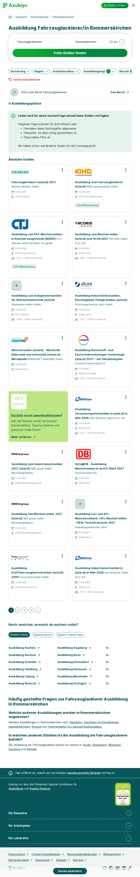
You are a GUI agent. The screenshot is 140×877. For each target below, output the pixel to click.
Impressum (42, 860)
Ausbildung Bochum (23, 655)
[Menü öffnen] (133, 5)
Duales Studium (40, 788)
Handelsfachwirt (19, 726)
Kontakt (61, 860)
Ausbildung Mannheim (72, 676)
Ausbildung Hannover (72, 669)
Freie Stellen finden (70, 53)
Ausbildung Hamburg (23, 669)
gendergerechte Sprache (84, 773)
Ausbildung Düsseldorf (73, 662)
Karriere (78, 860)
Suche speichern (70, 871)
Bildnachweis (112, 854)
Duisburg (14, 749)
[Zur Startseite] (15, 5)
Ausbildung (21, 16)
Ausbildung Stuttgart (72, 683)
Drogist (36, 726)
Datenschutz (17, 854)
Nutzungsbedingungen (82, 854)
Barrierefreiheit (19, 860)
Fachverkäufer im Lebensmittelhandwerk (75, 726)
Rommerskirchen (39, 16)
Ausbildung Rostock (23, 683)
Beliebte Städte (19, 634)
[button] (117, 42)
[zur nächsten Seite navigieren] (38, 610)
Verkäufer (75, 722)
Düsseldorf (100, 745)
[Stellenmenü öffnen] (62, 170)
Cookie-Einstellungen (46, 854)
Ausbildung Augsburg (72, 647)
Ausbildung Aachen (22, 647)
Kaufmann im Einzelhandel (101, 722)
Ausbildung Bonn (69, 655)
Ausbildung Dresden (23, 662)
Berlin (87, 745)
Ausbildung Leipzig (22, 676)
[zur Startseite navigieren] (10, 16)
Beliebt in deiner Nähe (70, 634)
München (115, 745)
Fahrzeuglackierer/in (63, 16)
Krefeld (31, 749)
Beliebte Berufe (43, 634)
